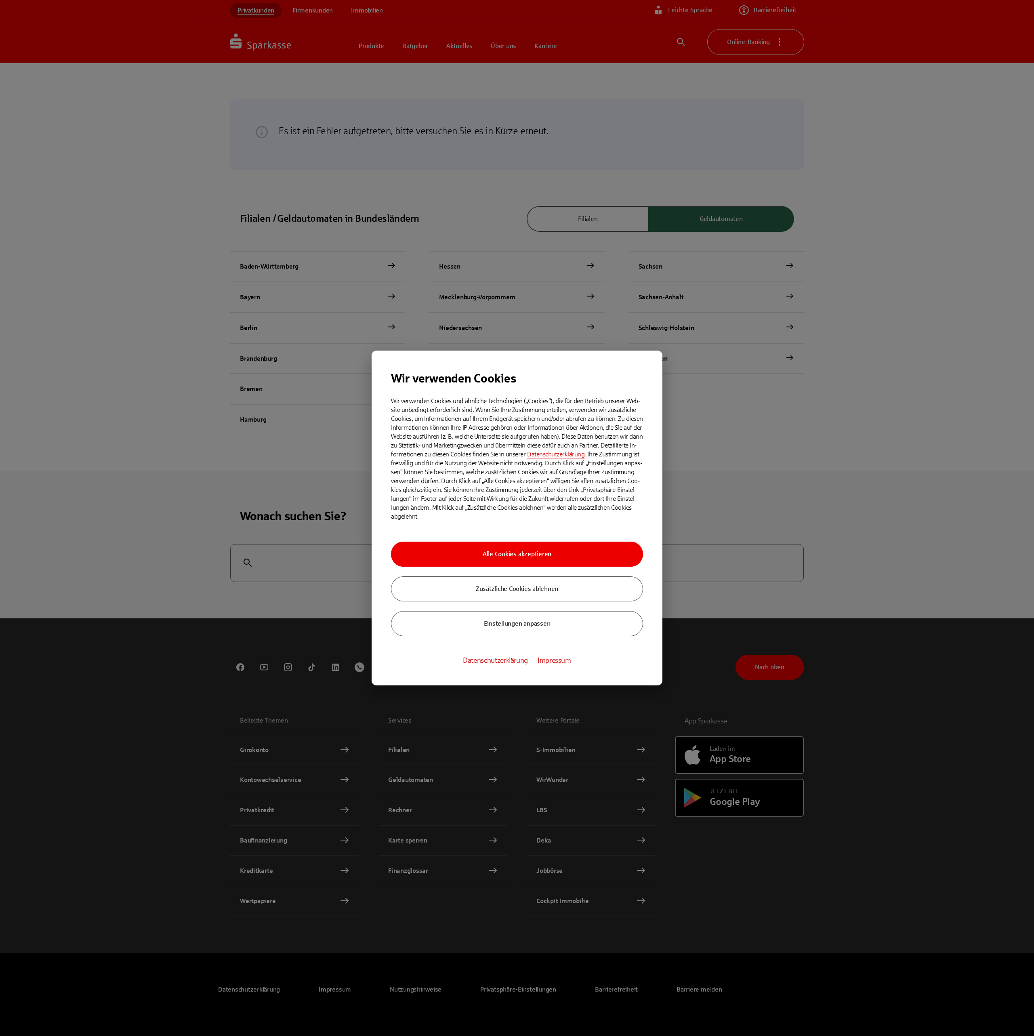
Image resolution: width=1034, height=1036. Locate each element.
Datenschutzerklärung (555, 454)
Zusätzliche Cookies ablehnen (517, 588)
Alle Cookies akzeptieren (517, 554)
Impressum (554, 660)
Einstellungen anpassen (517, 623)
